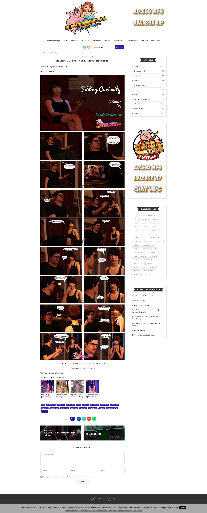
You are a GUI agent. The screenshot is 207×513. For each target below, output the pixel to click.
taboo (102, 408)
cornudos (145, 219)
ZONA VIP (144, 41)
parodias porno (147, 260)
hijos (142, 234)
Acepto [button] (182, 508)
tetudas (145, 274)
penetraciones (138, 263)
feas (79, 405)
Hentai (65, 41)
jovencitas (64, 408)
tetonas (136, 274)
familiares (70, 405)
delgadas (61, 405)
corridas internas (155, 223)
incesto (45, 408)
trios (154, 274)
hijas (135, 234)
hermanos (114, 405)
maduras (137, 249)
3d (43, 405)
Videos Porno (133, 41)
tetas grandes (149, 271)
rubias (136, 267)
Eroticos (74, 41)
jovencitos (148, 241)
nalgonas (153, 256)
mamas (155, 249)
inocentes (54, 408)
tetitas (44, 411)
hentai (145, 230)
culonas (146, 226)
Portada (42, 53)
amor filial (51, 405)
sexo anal (151, 267)
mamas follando (139, 252)
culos (155, 226)
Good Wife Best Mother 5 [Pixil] (142, 296)
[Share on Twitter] (84, 419)
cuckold (136, 226)
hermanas (104, 405)
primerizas (93, 408)
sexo (143, 267)
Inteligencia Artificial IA (149, 99)
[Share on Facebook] (79, 419)
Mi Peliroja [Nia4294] (139, 330)
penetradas (150, 263)
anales (136, 219)
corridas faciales (140, 223)
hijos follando (152, 234)
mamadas (74, 408)
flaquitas (94, 405)
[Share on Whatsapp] (94, 419)
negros (136, 260)
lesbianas (159, 241)
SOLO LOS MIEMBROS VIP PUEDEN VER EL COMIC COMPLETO (82, 363)
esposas (136, 230)
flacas (86, 405)
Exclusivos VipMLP (149, 85)
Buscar (119, 47)
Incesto (107, 41)
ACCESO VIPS (155, 41)
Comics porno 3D (53, 41)
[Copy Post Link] (99, 419)
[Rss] (88, 47)
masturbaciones (153, 252)
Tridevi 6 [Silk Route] (139, 300)
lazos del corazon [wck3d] (141, 305)
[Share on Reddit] (89, 419)
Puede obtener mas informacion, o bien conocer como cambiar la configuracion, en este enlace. (103, 511)
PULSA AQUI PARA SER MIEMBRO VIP (82, 368)
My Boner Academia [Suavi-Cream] (143, 335)
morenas (144, 256)
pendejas (83, 408)
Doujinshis (97, 41)
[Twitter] (84, 47)
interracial (155, 237)
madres (136, 245)
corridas (155, 219)
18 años (141, 215)
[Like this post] (73, 419)
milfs (135, 256)
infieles (145, 237)
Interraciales (119, 41)
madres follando (148, 245)
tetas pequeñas (112, 408)
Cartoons (85, 41)
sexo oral (137, 271)
